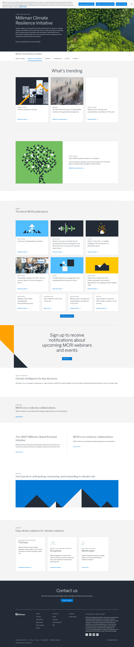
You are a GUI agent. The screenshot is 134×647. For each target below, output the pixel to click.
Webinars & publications (35, 58)
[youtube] (94, 634)
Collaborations (58, 58)
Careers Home (72, 616)
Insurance (55, 619)
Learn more (19, 416)
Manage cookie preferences (86, 4)
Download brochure (24, 567)
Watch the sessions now (76, 168)
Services (67, 58)
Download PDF (74, 308)
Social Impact (39, 619)
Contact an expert (55, 567)
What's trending (20, 58)
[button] (32, 99)
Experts (38, 628)
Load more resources (67, 316)
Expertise (47, 58)
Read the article (22, 252)
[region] (67, 4)
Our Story (38, 616)
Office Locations (40, 625)
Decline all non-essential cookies (105, 4)
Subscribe (66, 358)
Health (54, 616)
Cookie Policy (22, 7)
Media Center (39, 622)
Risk (54, 625)
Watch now (47, 308)
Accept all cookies (121, 4)
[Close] (131, 4)
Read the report (22, 119)
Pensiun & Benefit (57, 622)
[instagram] (97, 634)
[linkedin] (90, 634)
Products (75, 58)
